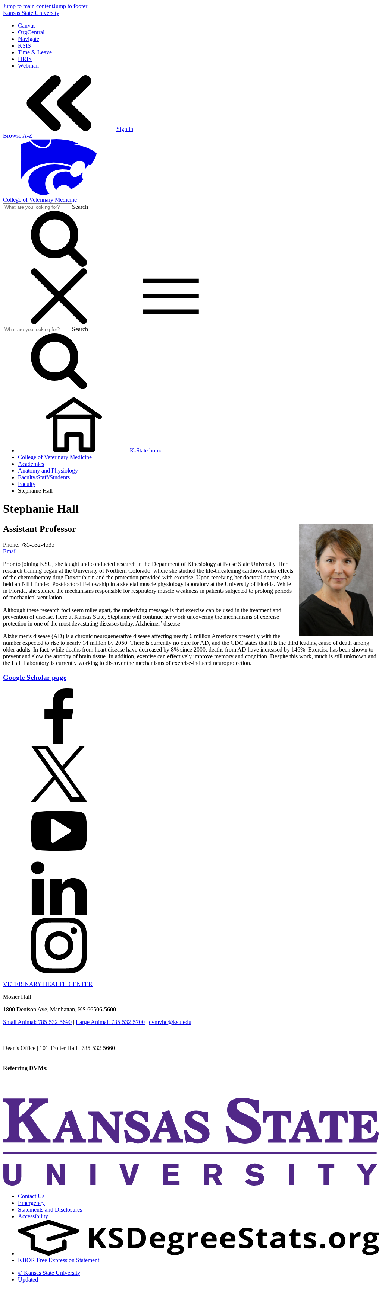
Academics (31, 464)
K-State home (146, 450)
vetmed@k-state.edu (27, 1055)
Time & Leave (35, 52)
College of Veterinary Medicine (40, 199)
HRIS (25, 59)
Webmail (28, 66)
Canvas (26, 25)
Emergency (31, 1203)
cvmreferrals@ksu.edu (75, 1068)
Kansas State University (31, 13)
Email (10, 551)
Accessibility (33, 1216)
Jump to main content (28, 6)
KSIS (24, 45)
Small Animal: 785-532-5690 (37, 1022)
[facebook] (59, 742)
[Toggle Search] (59, 265)
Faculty (26, 484)
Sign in (124, 129)
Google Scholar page (34, 677)
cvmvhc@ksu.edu (170, 1022)
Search (80, 207)
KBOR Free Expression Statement (58, 1260)
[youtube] (59, 857)
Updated (28, 1279)
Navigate (28, 39)
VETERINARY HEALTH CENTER (48, 984)
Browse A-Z (17, 135)
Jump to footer (70, 6)
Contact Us (31, 1196)
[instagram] (59, 971)
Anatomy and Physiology (48, 470)
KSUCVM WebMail (27, 1088)
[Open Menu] (115, 322)
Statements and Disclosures (50, 1209)
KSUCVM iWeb (23, 1081)
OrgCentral (31, 32)
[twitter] (59, 799)
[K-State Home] (59, 193)
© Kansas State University (49, 1273)
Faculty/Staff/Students (44, 477)
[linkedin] (59, 914)
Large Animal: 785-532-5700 (110, 1022)
